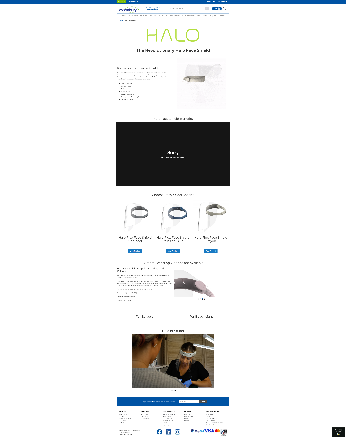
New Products (145, 414)
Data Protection (167, 418)
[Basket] (224, 8)
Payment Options (168, 420)
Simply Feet (209, 414)
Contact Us (122, 2)
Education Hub (145, 418)
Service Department (125, 418)
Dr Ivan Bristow (210, 420)
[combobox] (188, 8)
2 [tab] (200, 299)
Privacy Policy (167, 416)
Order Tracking (188, 416)
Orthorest (209, 416)
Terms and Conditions (169, 414)
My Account (187, 414)
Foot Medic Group (211, 424)
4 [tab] (204, 299)
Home (121, 21)
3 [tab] (202, 299)
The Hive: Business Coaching (214, 422)
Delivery (186, 418)
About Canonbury (124, 414)
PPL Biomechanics (211, 418)
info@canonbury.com (128, 297)
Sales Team (122, 420)
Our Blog (121, 416)
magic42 (129, 434)
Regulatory (166, 424)
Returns (186, 420)
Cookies (165, 422)
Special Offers (145, 416)
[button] (338, 432)
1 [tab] (198, 299)
